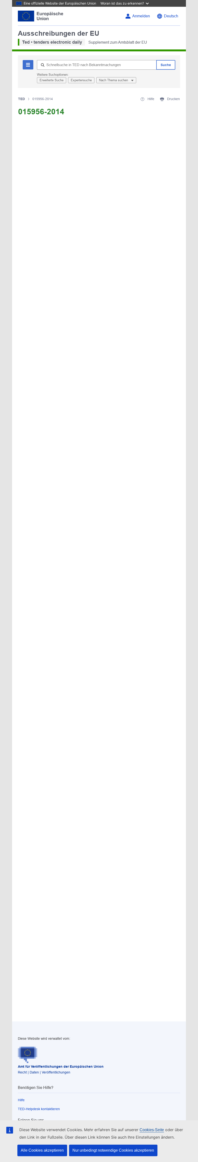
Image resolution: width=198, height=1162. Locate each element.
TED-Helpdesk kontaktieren (39, 1109)
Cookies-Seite (152, 1130)
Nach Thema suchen (114, 80)
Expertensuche (81, 80)
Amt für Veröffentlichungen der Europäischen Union (61, 1066)
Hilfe (21, 1100)
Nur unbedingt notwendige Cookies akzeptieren (113, 1150)
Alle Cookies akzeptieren (42, 1150)
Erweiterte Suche (52, 80)
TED (21, 99)
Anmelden (141, 16)
